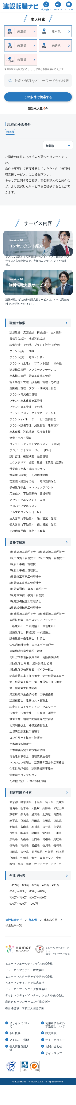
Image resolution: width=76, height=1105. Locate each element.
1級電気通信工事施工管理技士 (28, 589)
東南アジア (46, 858)
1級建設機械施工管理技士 (25, 601)
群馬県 (14, 808)
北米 (20, 864)
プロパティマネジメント (25, 506)
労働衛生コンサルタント (25, 775)
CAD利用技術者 (19, 645)
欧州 (12, 864)
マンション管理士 (20, 762)
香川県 (46, 845)
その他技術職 (39, 475)
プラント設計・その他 (48, 363)
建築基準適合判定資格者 (49, 762)
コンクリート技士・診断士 (26, 737)
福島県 (57, 821)
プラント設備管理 (20, 425)
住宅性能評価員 (19, 768)
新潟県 (14, 827)
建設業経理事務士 (42, 768)
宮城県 (24, 821)
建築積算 (53, 425)
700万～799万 (18, 897)
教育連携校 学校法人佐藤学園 (24, 1008)
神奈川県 (25, 802)
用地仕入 (15, 493)
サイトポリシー (55, 1040)
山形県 (46, 821)
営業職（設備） (19, 475)
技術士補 (25, 713)
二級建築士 (33, 626)
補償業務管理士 (38, 725)
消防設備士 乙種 (42, 663)
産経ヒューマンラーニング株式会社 (27, 1002)
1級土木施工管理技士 (23, 558)
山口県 (35, 839)
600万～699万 (37, 891)
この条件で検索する (38, 97)
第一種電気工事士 (53, 676)
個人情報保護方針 (19, 1048)
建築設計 (15, 332)
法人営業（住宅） (48, 518)
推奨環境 (51, 1033)
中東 (59, 858)
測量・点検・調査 (20, 438)
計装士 (41, 638)
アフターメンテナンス (42, 369)
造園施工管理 (18, 388)
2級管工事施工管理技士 (24, 570)
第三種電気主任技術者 (23, 694)
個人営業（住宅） (48, 524)
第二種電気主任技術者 (23, 688)
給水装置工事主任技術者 (25, 676)
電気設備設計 (18, 338)
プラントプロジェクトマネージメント (33, 413)
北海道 (46, 814)
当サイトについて (19, 1024)
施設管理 (39, 425)
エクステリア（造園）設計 (26, 462)
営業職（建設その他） (23, 481)
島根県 (46, 839)
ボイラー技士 (45, 669)
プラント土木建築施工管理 (26, 401)
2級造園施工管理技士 (51, 614)
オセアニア (41, 864)
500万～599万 (18, 891)
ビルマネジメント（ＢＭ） (26, 512)
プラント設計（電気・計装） (27, 357)
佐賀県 (49, 852)
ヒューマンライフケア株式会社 (24, 983)
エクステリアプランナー (41, 620)
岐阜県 (24, 833)
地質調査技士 (18, 725)
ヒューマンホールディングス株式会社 (29, 963)
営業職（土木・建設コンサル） (29, 469)
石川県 (35, 827)
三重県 (57, 833)
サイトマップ (53, 1053)
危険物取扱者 (50, 657)
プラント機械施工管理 (42, 388)
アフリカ (56, 864)
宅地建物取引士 (19, 756)
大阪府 (35, 808)
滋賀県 (35, 814)
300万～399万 (30, 885)
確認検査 (28, 456)
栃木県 (24, 808)
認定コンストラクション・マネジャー (33, 707)
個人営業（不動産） (22, 524)
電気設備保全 (48, 481)
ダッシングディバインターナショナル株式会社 (34, 995)
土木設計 (56, 332)
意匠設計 (28, 332)
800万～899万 (37, 897)
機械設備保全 (18, 487)
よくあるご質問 (19, 1040)
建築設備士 (16, 632)
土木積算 (15, 432)
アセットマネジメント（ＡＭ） (29, 500)
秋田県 (35, 821)
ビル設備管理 (48, 419)
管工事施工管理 (19, 382)
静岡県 (35, 833)
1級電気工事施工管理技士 (25, 576)
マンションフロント (41, 487)
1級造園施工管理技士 (23, 614)
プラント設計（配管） (48, 345)
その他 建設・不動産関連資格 (28, 781)
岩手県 (14, 821)
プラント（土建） (20, 363)
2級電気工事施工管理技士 (25, 583)
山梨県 (57, 827)
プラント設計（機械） (23, 351)
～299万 (14, 885)
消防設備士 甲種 (20, 663)
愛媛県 (35, 845)
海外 (34, 858)
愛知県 (46, 833)
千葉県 (38, 802)
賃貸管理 (45, 493)
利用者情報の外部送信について (55, 1024)
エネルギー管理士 (43, 645)
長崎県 (57, 845)
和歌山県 (58, 808)
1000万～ (35, 903)
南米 (28, 864)
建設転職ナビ (13, 919)
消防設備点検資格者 (22, 669)
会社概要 (15, 1033)
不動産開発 (30, 493)
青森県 (57, 814)
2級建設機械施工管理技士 (25, 607)
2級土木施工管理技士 (51, 558)
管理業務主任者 (41, 756)
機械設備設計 (37, 338)
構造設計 (42, 332)
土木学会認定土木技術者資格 (27, 750)
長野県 (14, 833)
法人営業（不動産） (22, 518)
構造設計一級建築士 (38, 632)
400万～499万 (50, 885)
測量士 (52, 713)
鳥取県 (57, 839)
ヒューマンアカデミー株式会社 (24, 970)
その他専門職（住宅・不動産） (29, 531)
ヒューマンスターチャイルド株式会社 (29, 976)
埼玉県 (49, 802)
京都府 (14, 814)
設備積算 (28, 432)
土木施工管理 (18, 376)
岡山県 (24, 839)
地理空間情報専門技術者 (38, 719)
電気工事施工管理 (40, 376)
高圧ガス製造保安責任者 (25, 657)
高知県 (24, 845)
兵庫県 (46, 808)
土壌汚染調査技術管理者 (25, 731)
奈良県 (24, 814)
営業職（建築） (54, 462)
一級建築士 (16, 626)
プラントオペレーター (23, 419)
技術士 (14, 713)
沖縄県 (24, 858)
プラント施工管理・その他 (26, 407)
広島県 (14, 839)
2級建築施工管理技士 (51, 552)
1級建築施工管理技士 (23, 552)
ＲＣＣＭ (39, 713)
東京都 (14, 802)
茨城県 (60, 802)
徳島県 (14, 845)
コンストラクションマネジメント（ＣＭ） (36, 444)
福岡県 (14, 852)
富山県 (24, 827)
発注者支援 (44, 432)
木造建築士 (49, 626)
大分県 (24, 852)
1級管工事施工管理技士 (24, 564)
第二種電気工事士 (20, 682)
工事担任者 (46, 694)
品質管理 (42, 456)
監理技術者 (16, 620)
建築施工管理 (18, 369)
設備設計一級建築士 (22, 638)
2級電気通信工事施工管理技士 (28, 595)
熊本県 (10, 132)
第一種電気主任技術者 (48, 682)
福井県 (46, 827)
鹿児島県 (36, 852)
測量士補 (15, 719)
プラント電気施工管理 (23, 394)
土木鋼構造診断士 (20, 744)
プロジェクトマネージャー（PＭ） (31, 450)
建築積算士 (16, 700)
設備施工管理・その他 (45, 382)
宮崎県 (14, 858)
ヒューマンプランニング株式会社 (26, 989)
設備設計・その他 (20, 345)
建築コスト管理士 (37, 700)
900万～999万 (18, 903)
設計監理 (15, 456)
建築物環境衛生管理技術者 (26, 651)
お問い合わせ (53, 1046)
